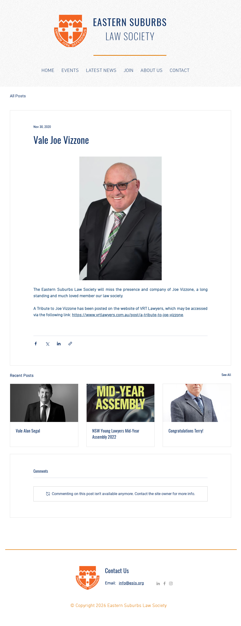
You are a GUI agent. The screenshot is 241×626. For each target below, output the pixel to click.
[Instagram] (171, 583)
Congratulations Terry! (186, 431)
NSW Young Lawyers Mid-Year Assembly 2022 (115, 434)
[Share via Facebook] (35, 343)
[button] (70, 70)
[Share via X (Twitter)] (47, 343)
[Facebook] (164, 583)
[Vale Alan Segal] (44, 403)
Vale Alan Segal (28, 431)
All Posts (18, 96)
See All (226, 375)
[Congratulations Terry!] (197, 403)
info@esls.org (131, 583)
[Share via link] (70, 343)
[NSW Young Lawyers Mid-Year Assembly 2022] (121, 403)
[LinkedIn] (158, 583)
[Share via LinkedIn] (58, 343)
